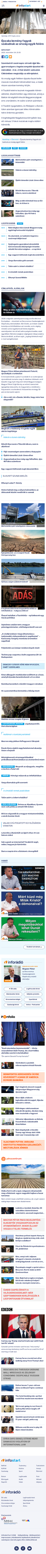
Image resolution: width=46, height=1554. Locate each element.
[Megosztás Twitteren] (6, 57)
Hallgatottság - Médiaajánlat (28, 1535)
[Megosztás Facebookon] (3, 57)
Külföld (3, 1468)
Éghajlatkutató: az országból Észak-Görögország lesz (15, 554)
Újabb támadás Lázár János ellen (18, 456)
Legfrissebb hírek (29, 1498)
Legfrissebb (23, 1476)
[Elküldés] (10, 57)
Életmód (15, 139)
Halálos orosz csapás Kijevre (15, 719)
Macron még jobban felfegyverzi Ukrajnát (20, 741)
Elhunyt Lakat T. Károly (11, 483)
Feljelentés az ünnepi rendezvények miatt (20, 648)
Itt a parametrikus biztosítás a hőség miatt (20, 691)
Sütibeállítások (31, 1540)
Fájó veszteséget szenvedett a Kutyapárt (22, 452)
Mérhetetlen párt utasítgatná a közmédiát (18, 526)
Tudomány (22, 1466)
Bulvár (3, 1476)
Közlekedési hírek (7, 1500)
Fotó (38, 1476)
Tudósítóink (40, 1466)
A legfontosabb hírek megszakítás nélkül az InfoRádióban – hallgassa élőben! (19, 610)
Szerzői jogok (16, 1540)
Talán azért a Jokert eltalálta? (14, 798)
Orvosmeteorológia (8, 1503)
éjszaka (23, 148)
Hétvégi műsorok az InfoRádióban (25, 776)
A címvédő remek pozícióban (16, 791)
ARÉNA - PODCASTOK (9, 1)
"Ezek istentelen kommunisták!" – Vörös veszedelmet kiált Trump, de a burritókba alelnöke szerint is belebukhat (20, 1050)
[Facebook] (23, 1548)
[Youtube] (29, 1548)
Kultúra (21, 1468)
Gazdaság (4, 1471)
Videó (21, 1482)
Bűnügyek (4, 1479)
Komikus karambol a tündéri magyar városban (22, 684)
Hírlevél (38, 1479)
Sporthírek (26, 1503)
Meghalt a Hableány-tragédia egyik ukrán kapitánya (18, 430)
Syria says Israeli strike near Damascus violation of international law (20, 1442)
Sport (21, 1471)
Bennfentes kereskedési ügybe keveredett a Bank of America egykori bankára (21, 1077)
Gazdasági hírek (6, 1506)
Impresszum (6, 1537)
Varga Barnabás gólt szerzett (14, 783)
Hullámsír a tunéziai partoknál (16, 735)
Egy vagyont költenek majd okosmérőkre (20, 469)
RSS (23, 1540)
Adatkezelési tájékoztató (21, 1537)
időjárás (6, 148)
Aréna (25, 1506)
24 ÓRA (20, 223)
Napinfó (4, 1482)
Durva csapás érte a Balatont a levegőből (19, 851)
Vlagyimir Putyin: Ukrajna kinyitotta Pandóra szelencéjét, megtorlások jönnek (22, 1145)
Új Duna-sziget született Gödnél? (14, 582)
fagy (15, 148)
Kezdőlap (5, 139)
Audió (21, 1479)
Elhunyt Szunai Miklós (15, 476)
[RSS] (16, 1548)
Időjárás (39, 1482)
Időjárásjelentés (28, 1500)
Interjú (38, 1468)
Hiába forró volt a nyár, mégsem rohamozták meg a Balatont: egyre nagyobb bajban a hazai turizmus (22, 1193)
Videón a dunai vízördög (14, 437)
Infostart (5, 50)
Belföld (3, 1466)
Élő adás (14, 989)
